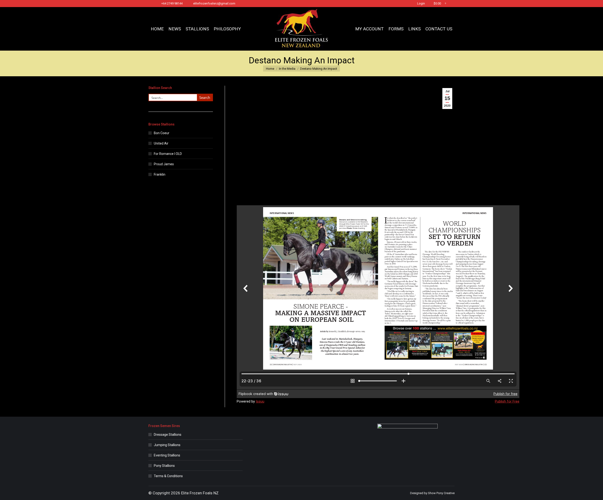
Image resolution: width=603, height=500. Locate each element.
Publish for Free (507, 401)
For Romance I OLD (168, 154)
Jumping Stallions (167, 445)
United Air (161, 143)
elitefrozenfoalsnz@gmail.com (214, 3)
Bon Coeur (161, 133)
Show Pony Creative (441, 493)
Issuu (260, 401)
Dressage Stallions (167, 434)
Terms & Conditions (168, 476)
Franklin (159, 174)
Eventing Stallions (167, 455)
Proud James (164, 164)
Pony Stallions (164, 466)
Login (421, 3)
